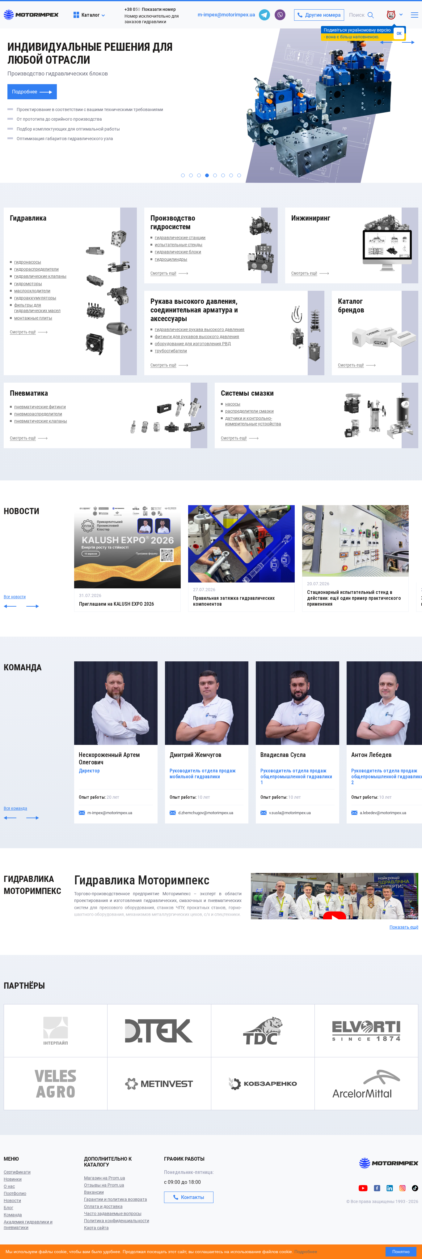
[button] (386, 42)
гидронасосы (27, 262)
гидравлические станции (180, 237)
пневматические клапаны (40, 421)
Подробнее (25, 92)
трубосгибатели (171, 350)
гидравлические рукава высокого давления (199, 329)
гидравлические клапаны (40, 276)
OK (399, 33)
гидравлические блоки (178, 251)
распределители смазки (249, 411)
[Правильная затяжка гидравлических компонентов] (241, 558)
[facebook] (377, 1188)
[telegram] (264, 15)
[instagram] (402, 1188)
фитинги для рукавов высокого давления (197, 336)
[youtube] (363, 1188)
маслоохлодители (32, 290)
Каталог (91, 15)
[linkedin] (389, 1188)
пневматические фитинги (40, 406)
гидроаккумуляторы (35, 297)
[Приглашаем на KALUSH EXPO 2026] (127, 558)
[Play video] (251, 877)
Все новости (15, 596)
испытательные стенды (178, 244)
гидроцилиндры (171, 259)
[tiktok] (415, 1188)
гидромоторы (28, 283)
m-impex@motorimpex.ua (226, 15)
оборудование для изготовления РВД (193, 343)
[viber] (280, 15)
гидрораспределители (36, 269)
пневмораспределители (38, 413)
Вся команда (15, 808)
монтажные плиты (33, 318)
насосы (232, 404)
